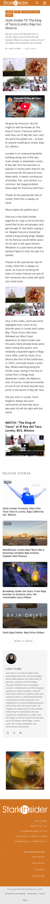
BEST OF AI (39, 826)
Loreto (9, 12)
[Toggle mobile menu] (44, 3)
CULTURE (41, 821)
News (17, 12)
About (25, 900)
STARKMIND (40, 870)
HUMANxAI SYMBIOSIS (31, 841)
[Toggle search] (37, 3)
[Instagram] (8, 733)
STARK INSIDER (38, 863)
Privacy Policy (32, 893)
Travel (9, 15)
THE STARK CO (38, 857)
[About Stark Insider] (25, 770)
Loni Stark (15, 48)
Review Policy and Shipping (15, 893)
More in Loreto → (24, 641)
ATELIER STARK (38, 876)
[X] (14, 733)
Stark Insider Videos (31, 12)
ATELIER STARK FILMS (31, 836)
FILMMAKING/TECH (33, 831)
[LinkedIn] (20, 733)
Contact (42, 893)
